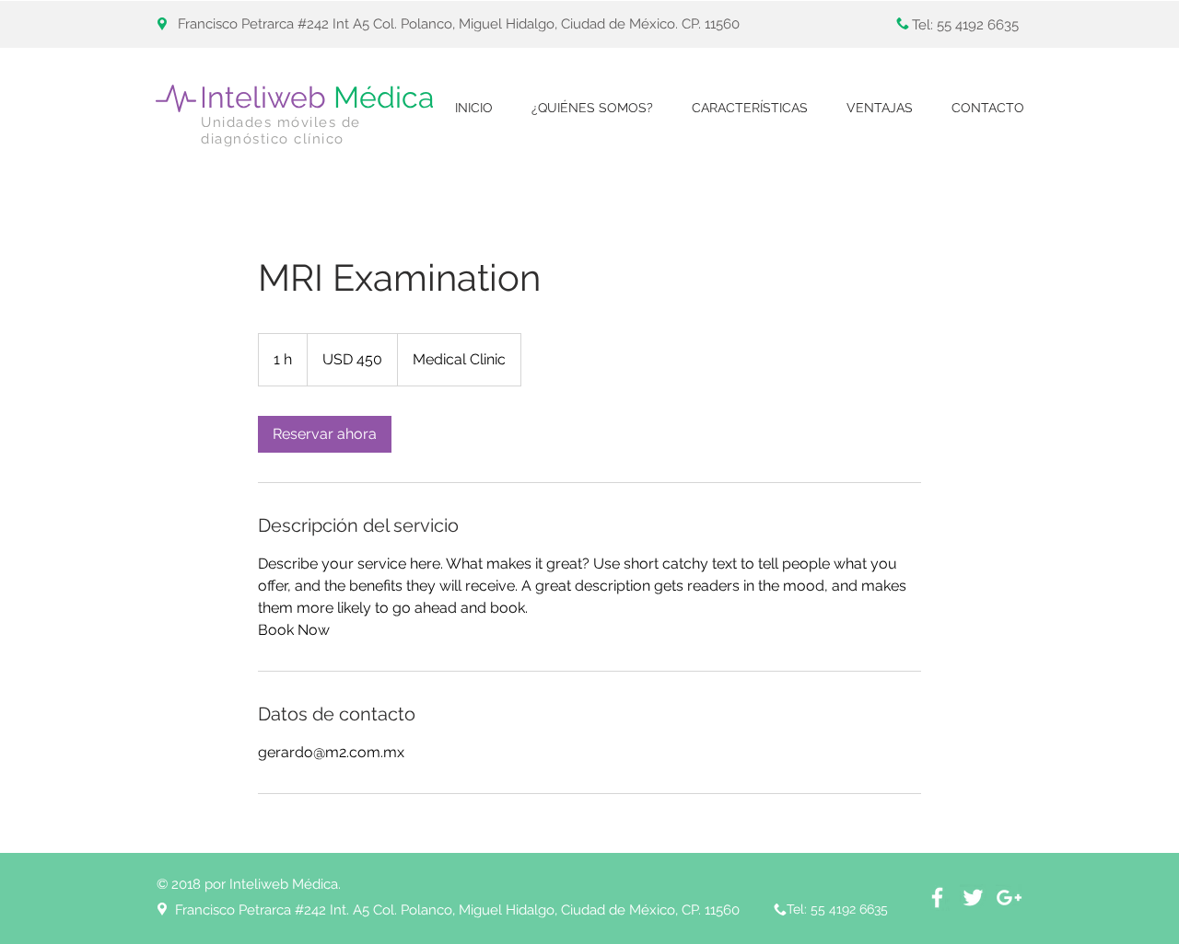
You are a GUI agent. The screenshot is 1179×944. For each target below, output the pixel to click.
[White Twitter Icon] (973, 897)
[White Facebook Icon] (937, 897)
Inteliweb (317, 97)
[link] (324, 434)
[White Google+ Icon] (1009, 897)
